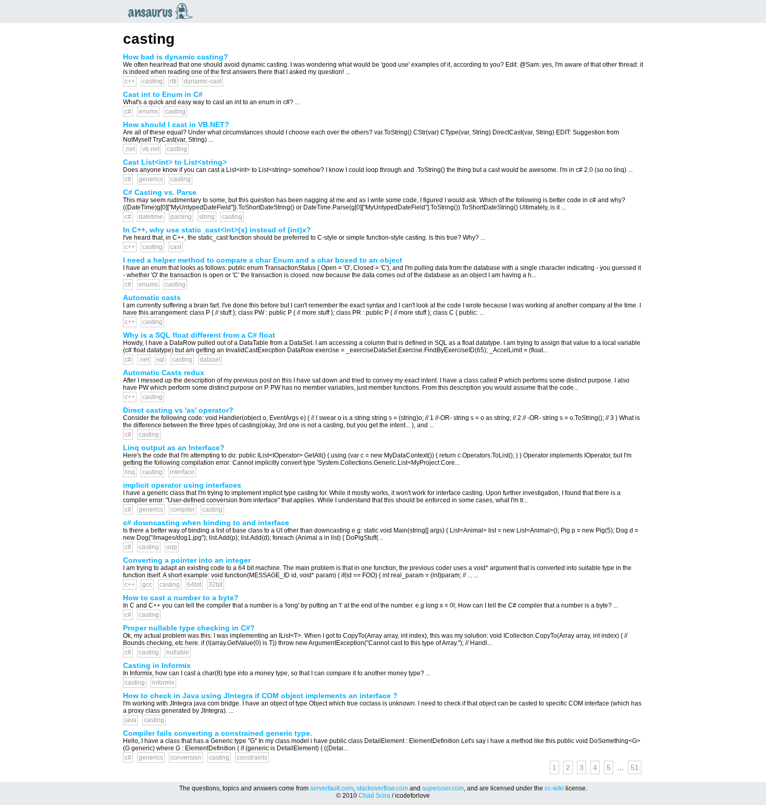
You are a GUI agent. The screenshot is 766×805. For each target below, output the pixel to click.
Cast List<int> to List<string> (175, 162)
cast (175, 247)
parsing (181, 216)
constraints (252, 757)
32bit (215, 584)
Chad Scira (374, 795)
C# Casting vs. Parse (159, 192)
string (207, 216)
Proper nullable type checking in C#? (189, 628)
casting (152, 81)
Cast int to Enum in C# (163, 94)
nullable (177, 652)
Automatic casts (152, 297)
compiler (182, 509)
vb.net (150, 149)
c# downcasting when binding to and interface (206, 522)
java (131, 720)
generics (151, 179)
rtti (173, 81)
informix (163, 682)
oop (171, 547)
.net (130, 149)
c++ (130, 81)
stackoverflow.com (382, 788)
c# (128, 111)
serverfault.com (331, 788)
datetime (151, 216)
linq (130, 472)
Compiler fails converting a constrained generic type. (217, 733)
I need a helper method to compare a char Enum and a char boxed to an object (262, 260)
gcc (147, 584)
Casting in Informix (157, 665)
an (163, 11)
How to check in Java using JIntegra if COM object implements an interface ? (260, 695)
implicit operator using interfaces (182, 485)
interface (182, 472)
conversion (186, 757)
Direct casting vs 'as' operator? (178, 410)
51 (635, 767)
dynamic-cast (202, 81)
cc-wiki (554, 788)
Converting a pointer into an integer (187, 560)
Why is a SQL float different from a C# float (199, 335)
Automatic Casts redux (163, 372)
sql (160, 359)
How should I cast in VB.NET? (176, 124)
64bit (194, 584)
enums (148, 111)
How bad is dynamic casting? (175, 57)
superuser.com (443, 788)
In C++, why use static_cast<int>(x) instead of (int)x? (217, 230)
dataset (210, 359)
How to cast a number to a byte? (181, 597)
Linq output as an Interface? (174, 447)
